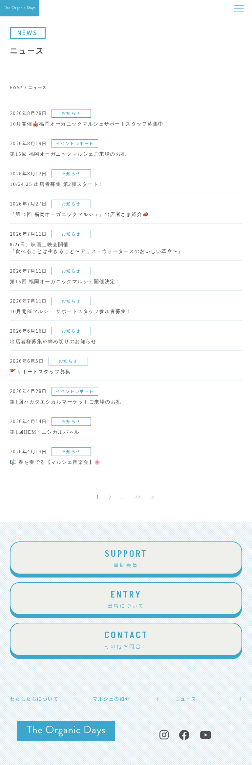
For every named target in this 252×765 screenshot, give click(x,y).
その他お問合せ (126, 639)
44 (138, 497)
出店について (126, 598)
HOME (16, 87)
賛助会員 (126, 557)
